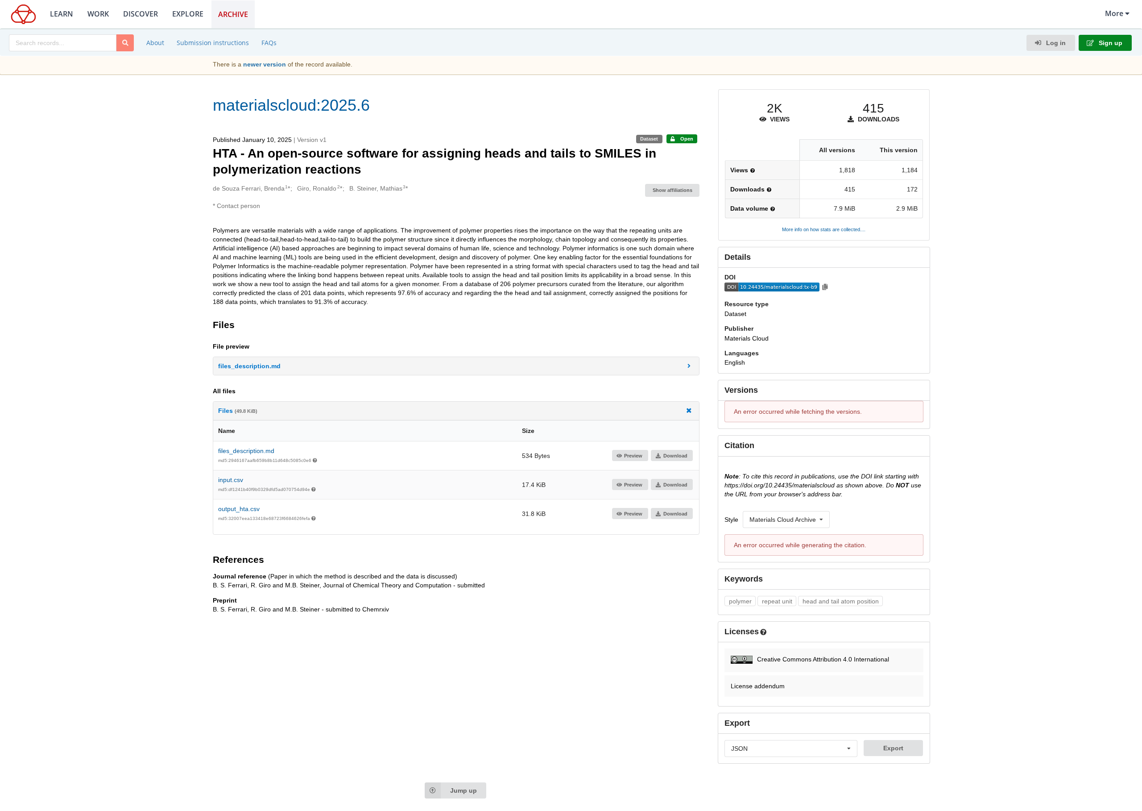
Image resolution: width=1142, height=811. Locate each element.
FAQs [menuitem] (269, 42)
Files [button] (237, 410)
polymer (740, 601)
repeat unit (777, 601)
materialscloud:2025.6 (291, 105)
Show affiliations (672, 190)
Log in (1055, 42)
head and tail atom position (841, 601)
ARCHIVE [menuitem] (233, 14)
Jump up (463, 790)
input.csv (230, 479)
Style (731, 519)
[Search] (125, 42)
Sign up (1109, 42)
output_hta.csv (239, 508)
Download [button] (675, 455)
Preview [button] (633, 455)
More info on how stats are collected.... (823, 229)
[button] (456, 366)
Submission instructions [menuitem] (213, 42)
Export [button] (893, 748)
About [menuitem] (155, 42)
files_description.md (246, 450)
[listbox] (786, 519)
